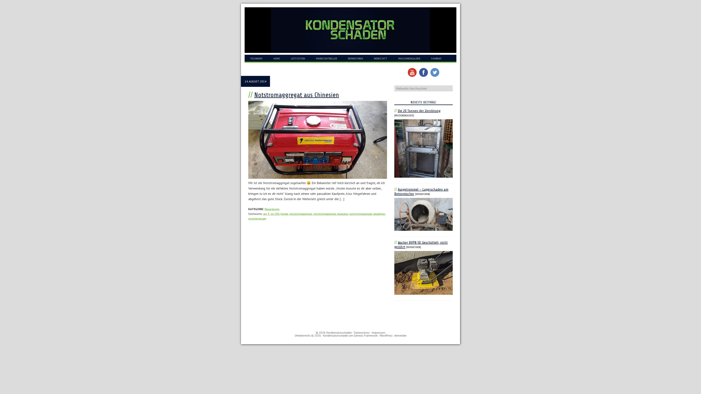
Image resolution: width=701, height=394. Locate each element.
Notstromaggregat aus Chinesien (296, 95)
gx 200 (275, 214)
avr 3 (266, 214)
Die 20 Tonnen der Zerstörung (419, 111)
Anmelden (400, 335)
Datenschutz (362, 332)
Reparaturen (272, 209)
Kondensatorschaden (350, 30)
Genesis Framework (366, 335)
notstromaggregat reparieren (367, 214)
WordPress (386, 335)
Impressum (378, 332)
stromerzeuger (257, 218)
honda (284, 214)
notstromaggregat (300, 214)
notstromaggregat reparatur (330, 214)
